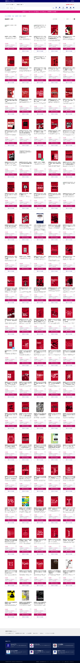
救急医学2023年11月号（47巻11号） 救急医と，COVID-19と (40, 257)
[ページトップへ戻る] (76, 661)
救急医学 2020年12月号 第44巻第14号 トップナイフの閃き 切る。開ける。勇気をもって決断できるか (11, 509)
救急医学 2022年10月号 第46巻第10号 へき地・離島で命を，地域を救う (25, 351)
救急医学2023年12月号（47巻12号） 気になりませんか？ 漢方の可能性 (11, 257)
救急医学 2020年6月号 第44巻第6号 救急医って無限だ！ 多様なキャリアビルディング (25, 540)
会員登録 (72, 1)
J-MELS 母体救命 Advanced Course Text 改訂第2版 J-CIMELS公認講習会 (40, 226)
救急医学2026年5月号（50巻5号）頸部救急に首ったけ (69, 37)
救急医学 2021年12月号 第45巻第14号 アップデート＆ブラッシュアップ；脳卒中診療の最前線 (25, 414)
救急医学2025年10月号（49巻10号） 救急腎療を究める (25, 100)
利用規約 (37, 661)
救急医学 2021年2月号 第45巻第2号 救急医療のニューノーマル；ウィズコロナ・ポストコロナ (54, 477)
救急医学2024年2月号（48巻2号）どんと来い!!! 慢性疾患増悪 (54, 226)
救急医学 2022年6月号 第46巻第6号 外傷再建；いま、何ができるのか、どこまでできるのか (11, 383)
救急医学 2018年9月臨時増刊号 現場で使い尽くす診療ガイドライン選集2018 (69, 571)
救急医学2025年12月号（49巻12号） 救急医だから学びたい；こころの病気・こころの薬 (69, 68)
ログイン (68, 1)
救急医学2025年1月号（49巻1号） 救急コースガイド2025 (11, 163)
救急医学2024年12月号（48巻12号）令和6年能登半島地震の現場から (25, 163)
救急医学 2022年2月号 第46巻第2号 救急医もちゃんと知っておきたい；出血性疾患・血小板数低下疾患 (69, 383)
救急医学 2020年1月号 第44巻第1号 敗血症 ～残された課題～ (69, 540)
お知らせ (41, 633)
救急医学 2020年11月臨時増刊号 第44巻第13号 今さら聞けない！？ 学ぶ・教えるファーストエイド (25, 509)
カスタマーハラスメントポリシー (55, 661)
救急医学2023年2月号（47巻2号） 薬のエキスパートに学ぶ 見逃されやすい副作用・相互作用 (25, 320)
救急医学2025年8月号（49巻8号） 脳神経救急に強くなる (54, 100)
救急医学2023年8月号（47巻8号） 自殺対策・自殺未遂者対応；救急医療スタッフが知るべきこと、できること (11, 289)
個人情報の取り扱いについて (44, 661)
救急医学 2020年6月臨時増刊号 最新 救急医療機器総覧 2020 (25, 603)
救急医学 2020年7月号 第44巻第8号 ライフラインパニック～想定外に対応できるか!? (11, 571)
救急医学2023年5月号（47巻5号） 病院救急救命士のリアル (54, 288)
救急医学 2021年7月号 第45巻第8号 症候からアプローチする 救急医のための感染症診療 (40, 446)
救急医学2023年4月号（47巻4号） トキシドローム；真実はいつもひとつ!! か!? (69, 289)
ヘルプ (62, 661)
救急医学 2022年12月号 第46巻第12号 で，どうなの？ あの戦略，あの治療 (54, 320)
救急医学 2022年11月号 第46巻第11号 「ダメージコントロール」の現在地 (69, 320)
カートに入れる (11, 48)
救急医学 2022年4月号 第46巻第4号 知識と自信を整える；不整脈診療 (40, 383)
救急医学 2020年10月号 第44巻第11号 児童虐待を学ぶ (54, 508)
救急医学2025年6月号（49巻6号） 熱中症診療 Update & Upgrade (11, 131)
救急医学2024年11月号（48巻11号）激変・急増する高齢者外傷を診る (54, 163)
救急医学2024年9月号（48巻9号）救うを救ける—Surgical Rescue (11, 194)
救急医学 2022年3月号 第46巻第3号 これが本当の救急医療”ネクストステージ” (54, 383)
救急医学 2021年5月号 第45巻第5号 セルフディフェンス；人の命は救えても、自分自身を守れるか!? (11, 477)
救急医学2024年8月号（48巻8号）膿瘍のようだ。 (25, 194)
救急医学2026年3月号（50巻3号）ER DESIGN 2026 (25, 68)
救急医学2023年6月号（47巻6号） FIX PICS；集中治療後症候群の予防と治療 (40, 289)
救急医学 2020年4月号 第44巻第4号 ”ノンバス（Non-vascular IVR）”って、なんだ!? (54, 540)
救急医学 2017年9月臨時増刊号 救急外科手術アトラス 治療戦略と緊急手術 (54, 571)
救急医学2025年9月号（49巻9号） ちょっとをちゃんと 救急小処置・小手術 (40, 100)
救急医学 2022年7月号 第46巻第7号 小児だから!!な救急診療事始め (69, 351)
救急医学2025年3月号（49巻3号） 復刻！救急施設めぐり (54, 131)
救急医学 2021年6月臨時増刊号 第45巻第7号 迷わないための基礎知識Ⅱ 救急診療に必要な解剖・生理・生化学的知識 (54, 446)
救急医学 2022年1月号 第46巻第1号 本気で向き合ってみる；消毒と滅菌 (11, 414)
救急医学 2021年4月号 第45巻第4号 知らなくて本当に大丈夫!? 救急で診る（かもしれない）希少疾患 (25, 477)
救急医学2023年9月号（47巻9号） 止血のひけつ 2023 (69, 257)
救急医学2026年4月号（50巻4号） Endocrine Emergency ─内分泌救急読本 (11, 68)
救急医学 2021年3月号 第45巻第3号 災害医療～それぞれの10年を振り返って (40, 477)
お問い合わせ (67, 661)
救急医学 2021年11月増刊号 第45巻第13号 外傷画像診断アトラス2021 (40, 414)
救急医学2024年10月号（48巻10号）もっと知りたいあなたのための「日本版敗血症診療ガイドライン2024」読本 (69, 163)
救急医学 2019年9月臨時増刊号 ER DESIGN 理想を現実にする (40, 603)
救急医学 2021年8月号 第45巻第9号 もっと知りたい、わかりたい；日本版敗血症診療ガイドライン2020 (25, 446)
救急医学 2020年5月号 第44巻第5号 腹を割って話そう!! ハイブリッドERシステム (40, 540)
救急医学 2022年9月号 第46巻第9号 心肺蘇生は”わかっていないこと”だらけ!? (40, 351)
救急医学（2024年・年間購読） (25, 256)
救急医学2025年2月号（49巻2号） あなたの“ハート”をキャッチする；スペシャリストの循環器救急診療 (69, 131)
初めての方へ (35, 633)
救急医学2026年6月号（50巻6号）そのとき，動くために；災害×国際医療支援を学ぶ (54, 37)
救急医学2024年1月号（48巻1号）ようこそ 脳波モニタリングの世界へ (69, 226)
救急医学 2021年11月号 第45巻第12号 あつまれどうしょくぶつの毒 (54, 414)
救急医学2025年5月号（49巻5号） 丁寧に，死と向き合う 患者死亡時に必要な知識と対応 (25, 131)
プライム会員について (9, 633)
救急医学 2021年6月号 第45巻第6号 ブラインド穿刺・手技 (69, 446)
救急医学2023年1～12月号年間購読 (11, 351)
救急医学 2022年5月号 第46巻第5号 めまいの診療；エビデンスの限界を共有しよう (25, 383)
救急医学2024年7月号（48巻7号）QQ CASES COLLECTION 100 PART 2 (40, 194)
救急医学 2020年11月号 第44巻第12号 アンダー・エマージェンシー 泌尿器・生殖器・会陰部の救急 (69, 509)
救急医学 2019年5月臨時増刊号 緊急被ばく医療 (11, 603)
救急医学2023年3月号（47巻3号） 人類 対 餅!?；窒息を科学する (11, 320)
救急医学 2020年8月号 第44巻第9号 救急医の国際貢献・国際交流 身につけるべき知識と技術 (40, 509)
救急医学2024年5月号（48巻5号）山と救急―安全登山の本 (69, 194)
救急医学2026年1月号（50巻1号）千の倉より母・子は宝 (54, 68)
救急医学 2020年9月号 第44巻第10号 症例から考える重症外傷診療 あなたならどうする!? (11, 540)
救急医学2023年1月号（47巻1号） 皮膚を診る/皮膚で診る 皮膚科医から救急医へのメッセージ (40, 320)
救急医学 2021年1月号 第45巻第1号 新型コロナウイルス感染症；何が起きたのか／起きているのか (69, 477)
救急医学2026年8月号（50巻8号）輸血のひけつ (25, 37)
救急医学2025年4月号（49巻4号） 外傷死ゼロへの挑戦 (40, 131)
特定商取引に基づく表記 (20, 633)
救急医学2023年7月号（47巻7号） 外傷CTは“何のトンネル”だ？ (25, 289)
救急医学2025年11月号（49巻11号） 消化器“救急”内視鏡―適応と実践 (11, 100)
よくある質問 (28, 633)
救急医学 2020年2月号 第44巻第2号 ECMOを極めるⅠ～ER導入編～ (25, 571)
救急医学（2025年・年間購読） (40, 162)
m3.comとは (72, 661)
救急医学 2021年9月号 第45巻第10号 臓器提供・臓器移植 (11, 446)
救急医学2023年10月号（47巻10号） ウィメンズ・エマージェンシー (54, 257)
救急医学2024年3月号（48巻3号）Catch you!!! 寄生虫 (25, 226)
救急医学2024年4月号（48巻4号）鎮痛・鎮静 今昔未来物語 (11, 226)
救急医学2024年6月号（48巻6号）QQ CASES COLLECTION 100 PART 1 (54, 194)
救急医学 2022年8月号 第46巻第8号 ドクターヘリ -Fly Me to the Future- (54, 351)
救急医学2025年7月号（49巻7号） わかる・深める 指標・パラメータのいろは (69, 100)
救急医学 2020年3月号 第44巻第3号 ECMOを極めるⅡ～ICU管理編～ (40, 571)
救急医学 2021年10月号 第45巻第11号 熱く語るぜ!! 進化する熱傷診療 (69, 414)
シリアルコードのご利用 (49, 633)
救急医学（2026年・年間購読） (11, 36)
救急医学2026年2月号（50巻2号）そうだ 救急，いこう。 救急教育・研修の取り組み (40, 68)
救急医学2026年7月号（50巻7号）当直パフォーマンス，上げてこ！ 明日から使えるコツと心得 (40, 37)
